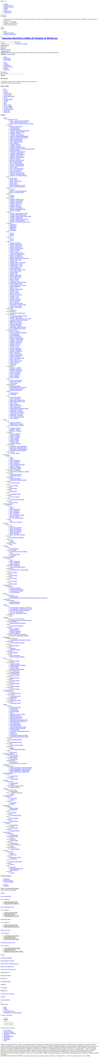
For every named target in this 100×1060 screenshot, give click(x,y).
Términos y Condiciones (10, 34)
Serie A (5, 97)
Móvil (5, 1040)
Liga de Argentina (8, 99)
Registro (7, 45)
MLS (5, 103)
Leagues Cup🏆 (8, 95)
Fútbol (5, 1008)
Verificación (7, 69)
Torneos (6, 68)
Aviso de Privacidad (9, 1032)
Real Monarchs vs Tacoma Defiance (13, 1012)
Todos (2, 888)
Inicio (5, 62)
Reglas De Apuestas (9, 33)
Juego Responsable (8, 1036)
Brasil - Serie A (7, 104)
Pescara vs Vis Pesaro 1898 (6, 896)
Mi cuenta (3, 48)
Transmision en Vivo (9, 6)
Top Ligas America (8, 109)
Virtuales (6, 8)
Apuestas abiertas (5, 51)
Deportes (6, 4)
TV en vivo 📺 (7, 106)
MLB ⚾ (6, 90)
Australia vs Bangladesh (5, 999)
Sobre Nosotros (7, 1030)
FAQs (5, 31)
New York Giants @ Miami (6, 975)
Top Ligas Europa (8, 107)
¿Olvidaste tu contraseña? (21, 43)
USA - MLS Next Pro (9, 1011)
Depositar (9, 54)
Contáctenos (7, 1037)
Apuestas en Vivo (8, 5)
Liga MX (6, 100)
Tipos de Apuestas (8, 880)
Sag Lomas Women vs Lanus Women (7, 993)
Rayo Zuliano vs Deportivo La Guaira (8, 942)
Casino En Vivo (8, 11)
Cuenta (2, 52)
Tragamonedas (7, 12)
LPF (5, 89)
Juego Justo (6, 1034)
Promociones (7, 65)
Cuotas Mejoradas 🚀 (9, 96)
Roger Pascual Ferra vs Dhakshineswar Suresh (9, 963)
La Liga (6, 92)
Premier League (8, 93)
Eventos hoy (7, 110)
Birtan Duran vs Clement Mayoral (7, 966)
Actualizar (3, 54)
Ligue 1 (6, 102)
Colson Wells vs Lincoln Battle (6, 957)
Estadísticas (6, 879)
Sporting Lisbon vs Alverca (6, 919)
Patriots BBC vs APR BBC (6, 981)
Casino (5, 9)
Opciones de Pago (8, 66)
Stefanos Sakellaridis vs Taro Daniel (7, 960)
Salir (13, 54)
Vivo (6, 884)
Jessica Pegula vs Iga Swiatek (6, 969)
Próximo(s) (6, 885)
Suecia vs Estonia (4, 987)
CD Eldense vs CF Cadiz (5, 930)
